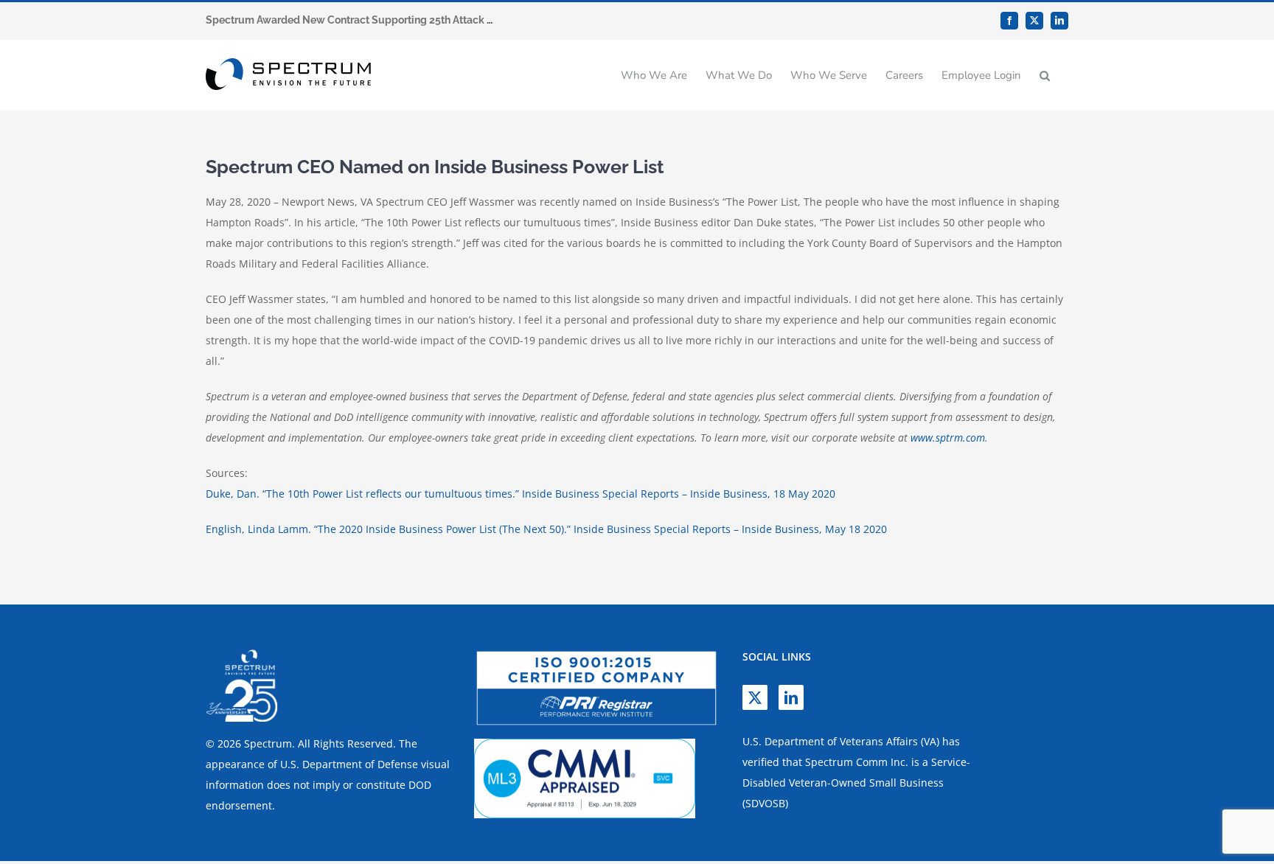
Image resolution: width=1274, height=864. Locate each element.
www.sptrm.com (948, 438)
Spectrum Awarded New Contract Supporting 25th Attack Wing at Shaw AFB (391, 20)
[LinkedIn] (791, 697)
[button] (1045, 75)
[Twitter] (754, 697)
